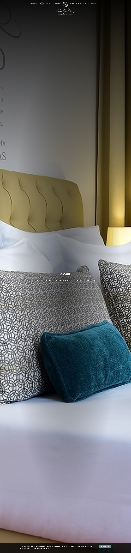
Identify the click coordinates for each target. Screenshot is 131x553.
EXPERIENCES (57, 3)
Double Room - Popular (43, 280)
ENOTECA (48, 3)
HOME (65, 3)
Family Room (91, 280)
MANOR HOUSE (34, 3)
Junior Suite (79, 280)
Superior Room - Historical (63, 280)
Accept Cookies (105, 546)
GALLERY (78, 3)
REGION (72, 3)
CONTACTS (86, 3)
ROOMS (42, 3)
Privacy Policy (46, 548)
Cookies (37, 548)
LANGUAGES (94, 3)
